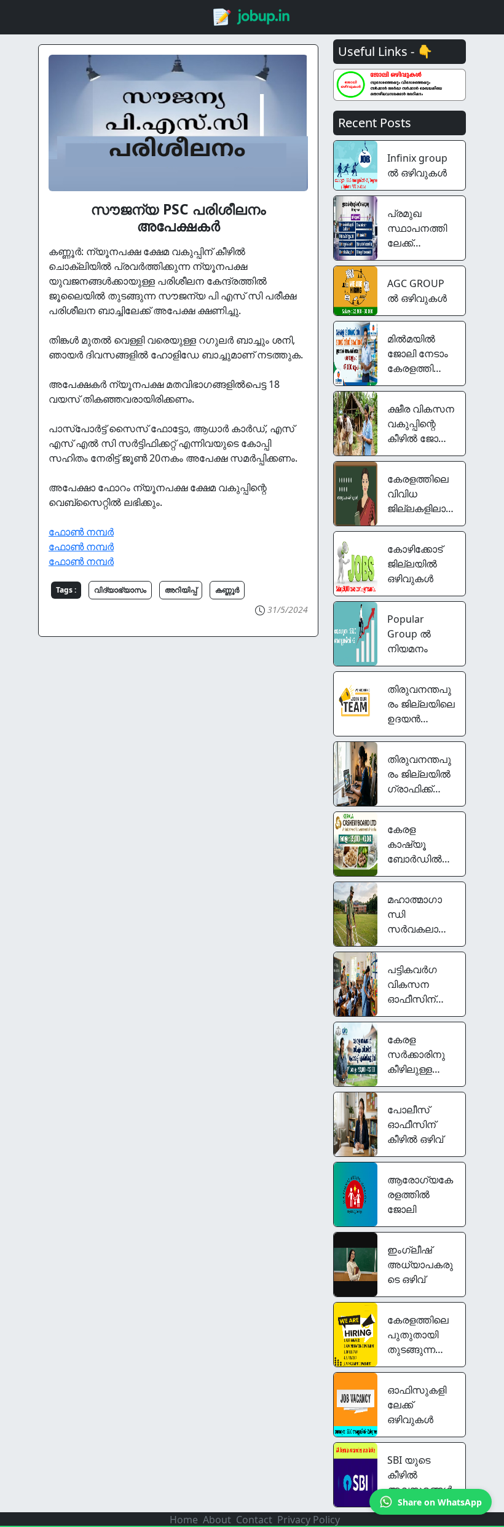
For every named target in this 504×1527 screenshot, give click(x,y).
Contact (254, 1519)
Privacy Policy (308, 1519)
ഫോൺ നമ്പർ (81, 532)
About (217, 1519)
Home (184, 1519)
